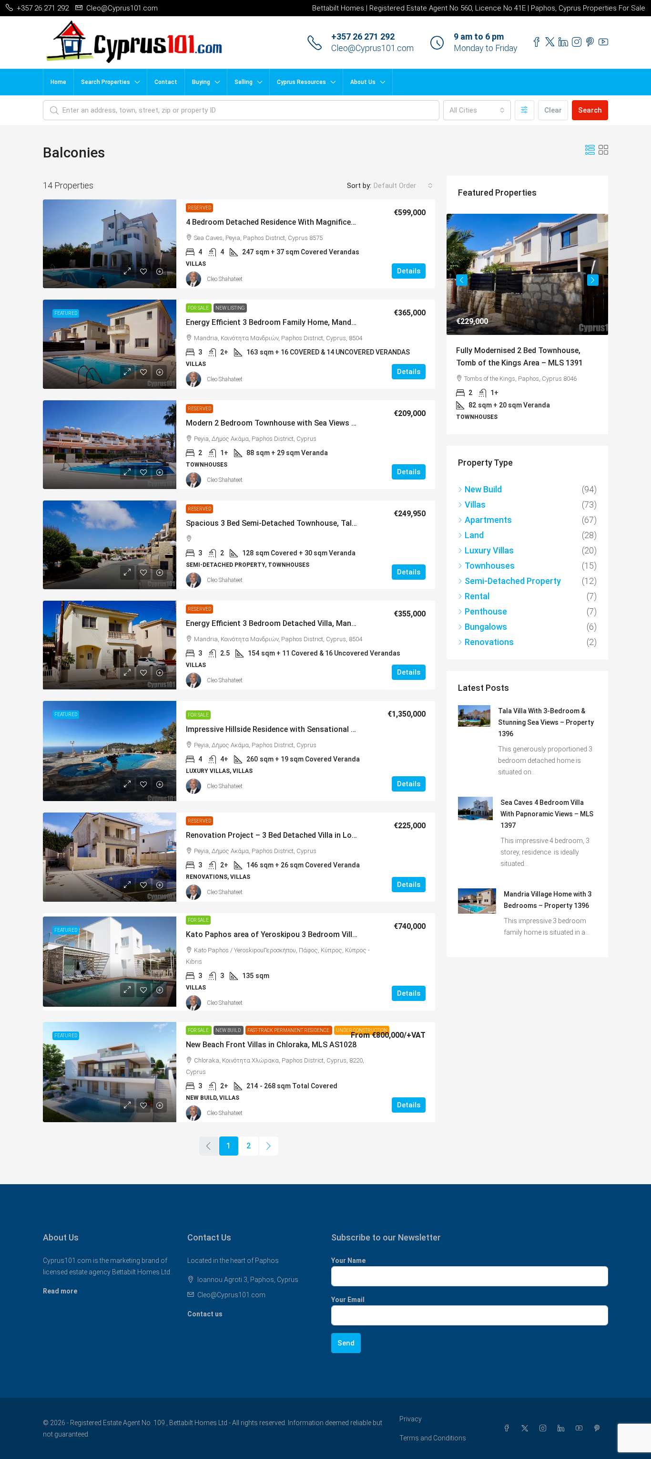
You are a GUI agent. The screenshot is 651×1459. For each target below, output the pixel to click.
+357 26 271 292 (363, 36)
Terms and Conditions (432, 1438)
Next (593, 285)
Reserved (199, 207)
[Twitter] (526, 1428)
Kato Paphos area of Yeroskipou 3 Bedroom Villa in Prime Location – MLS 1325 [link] (325, 934)
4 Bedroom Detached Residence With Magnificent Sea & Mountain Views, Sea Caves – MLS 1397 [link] (354, 222)
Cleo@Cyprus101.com (372, 48)
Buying (201, 82)
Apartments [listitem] (488, 538)
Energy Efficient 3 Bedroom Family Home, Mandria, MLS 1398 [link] (292, 322)
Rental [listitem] (477, 614)
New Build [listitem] (483, 507)
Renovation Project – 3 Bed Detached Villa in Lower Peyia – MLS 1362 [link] (307, 835)
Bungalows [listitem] (486, 645)
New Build (228, 1030)
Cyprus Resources (301, 82)
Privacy (410, 1419)
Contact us (205, 1314)
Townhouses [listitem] (490, 584)
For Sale (199, 308)
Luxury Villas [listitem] (489, 568)
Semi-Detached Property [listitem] (513, 599)
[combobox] (477, 110)
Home (58, 82)
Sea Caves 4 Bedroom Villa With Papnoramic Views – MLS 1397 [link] (546, 832)
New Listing (230, 308)
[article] (527, 333)
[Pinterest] (599, 1428)
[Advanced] (524, 110)
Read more (60, 1291)
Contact (165, 82)
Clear (553, 110)
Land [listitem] (474, 553)
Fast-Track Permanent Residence (288, 1030)
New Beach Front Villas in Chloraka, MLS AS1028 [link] (271, 1044)
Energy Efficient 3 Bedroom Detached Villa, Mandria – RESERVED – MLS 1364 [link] (319, 623)
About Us (363, 82)
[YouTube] (581, 1428)
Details (408, 271)
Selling (243, 82)
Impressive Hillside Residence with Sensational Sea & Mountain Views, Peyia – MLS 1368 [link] (340, 729)
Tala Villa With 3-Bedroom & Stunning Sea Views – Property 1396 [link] (546, 740)
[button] (590, 150)
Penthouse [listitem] (486, 630)
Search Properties (105, 82)
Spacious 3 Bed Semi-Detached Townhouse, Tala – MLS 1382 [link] (292, 523)
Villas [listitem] (475, 523)
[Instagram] (544, 1428)
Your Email (348, 1299)
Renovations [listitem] (489, 660)
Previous (462, 285)
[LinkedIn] (563, 1428)
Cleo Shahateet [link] (225, 279)
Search (590, 110)
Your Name (348, 1260)
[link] (109, 243)
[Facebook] (508, 1428)
